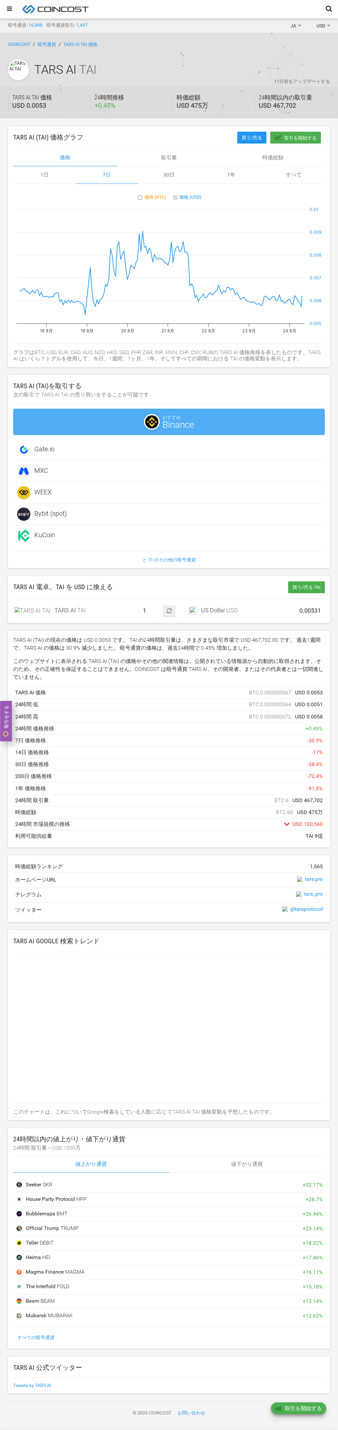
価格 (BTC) (155, 197)
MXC (41, 470)
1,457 (82, 25)
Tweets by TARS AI (32, 1385)
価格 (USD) (190, 197)
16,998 (35, 25)
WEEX (42, 492)
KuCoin (44, 535)
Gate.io (44, 449)
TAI (68, 610)
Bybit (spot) (50, 513)
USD (219, 610)
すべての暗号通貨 (35, 1337)
